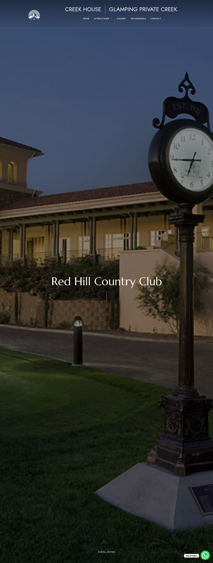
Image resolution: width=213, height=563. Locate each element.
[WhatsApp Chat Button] (205, 555)
